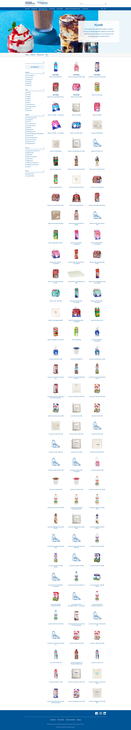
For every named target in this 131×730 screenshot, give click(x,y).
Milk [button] (29, 83)
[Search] (105, 3)
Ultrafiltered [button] (31, 143)
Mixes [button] (29, 85)
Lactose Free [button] (31, 125)
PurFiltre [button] (30, 135)
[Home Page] (45, 4)
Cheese (27, 54)
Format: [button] (27, 147)
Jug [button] (28, 166)
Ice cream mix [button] (31, 123)
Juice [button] (29, 81)
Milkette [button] (30, 160)
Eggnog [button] (30, 79)
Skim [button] (29, 108)
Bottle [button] (29, 154)
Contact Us (85, 8)
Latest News (59, 8)
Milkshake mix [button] (31, 131)
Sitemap (79, 719)
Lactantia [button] (30, 176)
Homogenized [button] (31, 106)
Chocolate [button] (30, 104)
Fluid (46, 54)
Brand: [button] (27, 171)
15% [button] (28, 98)
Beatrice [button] (30, 174)
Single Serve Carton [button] (33, 150)
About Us (27, 8)
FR (105, 8)
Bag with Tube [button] (31, 156)
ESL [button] (28, 121)
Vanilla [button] (29, 110)
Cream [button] (30, 77)
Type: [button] (26, 89)
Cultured (33, 54)
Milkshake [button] (30, 129)
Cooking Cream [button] (31, 117)
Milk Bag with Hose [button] (32, 164)
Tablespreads (40, 54)
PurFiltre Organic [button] (32, 137)
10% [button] (28, 96)
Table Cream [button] (31, 141)
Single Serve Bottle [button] (32, 162)
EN (102, 8)
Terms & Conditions (70, 719)
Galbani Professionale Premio (72, 8)
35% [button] (29, 102)
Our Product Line (43, 8)
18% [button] (28, 100)
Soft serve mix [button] (31, 139)
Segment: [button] (27, 72)
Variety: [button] (27, 114)
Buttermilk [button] (30, 75)
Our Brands (34, 8)
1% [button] (28, 92)
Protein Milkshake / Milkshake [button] (35, 133)
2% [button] (29, 94)
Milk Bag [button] (30, 152)
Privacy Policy (60, 719)
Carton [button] (30, 158)
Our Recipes (52, 8)
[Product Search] (34, 62)
